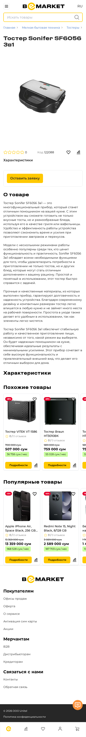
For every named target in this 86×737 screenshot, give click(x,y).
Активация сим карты (20, 621)
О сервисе (11, 614)
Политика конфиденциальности (24, 716)
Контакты (10, 679)
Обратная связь (15, 687)
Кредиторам (13, 662)
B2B (6, 646)
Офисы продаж (15, 598)
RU (80, 6)
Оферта (9, 606)
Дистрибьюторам (16, 654)
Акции (8, 629)
